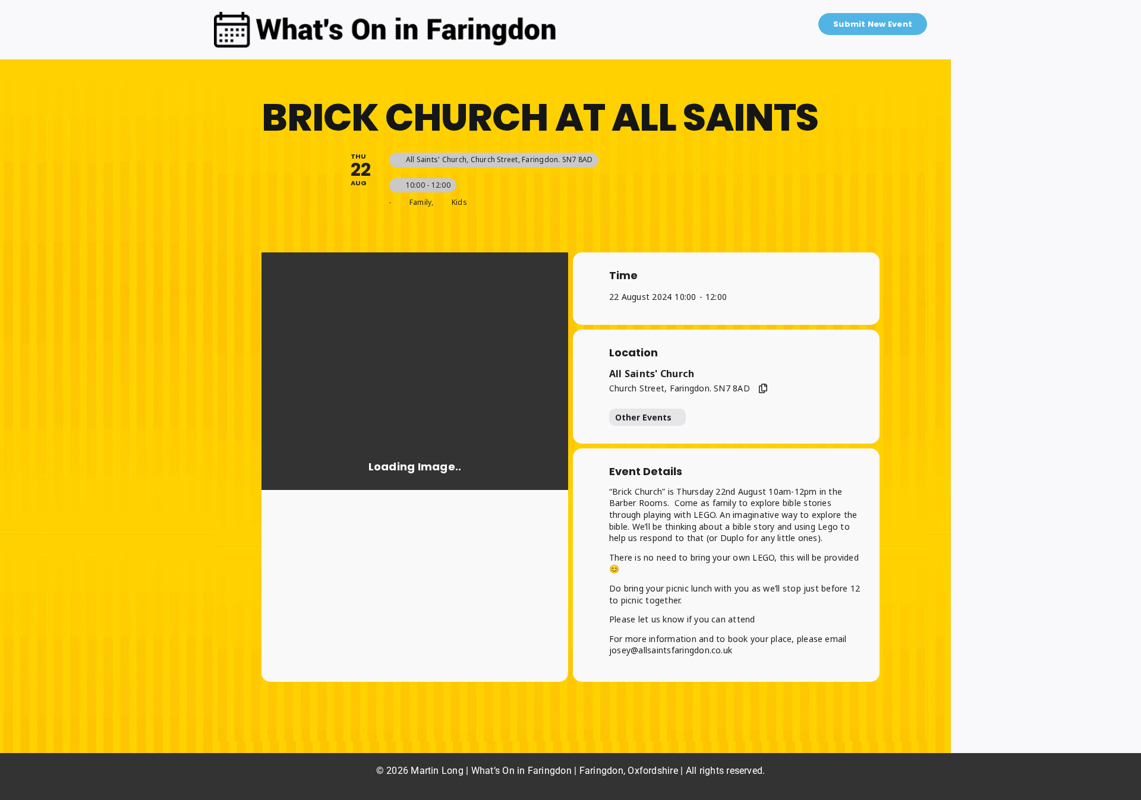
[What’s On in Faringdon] (385, 16)
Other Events (643, 417)
